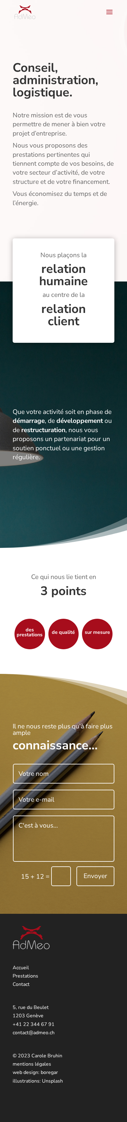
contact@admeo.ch (34, 1032)
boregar (49, 1072)
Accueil (21, 967)
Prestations (25, 976)
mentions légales (32, 1064)
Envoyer (95, 876)
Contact (21, 984)
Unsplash (52, 1081)
